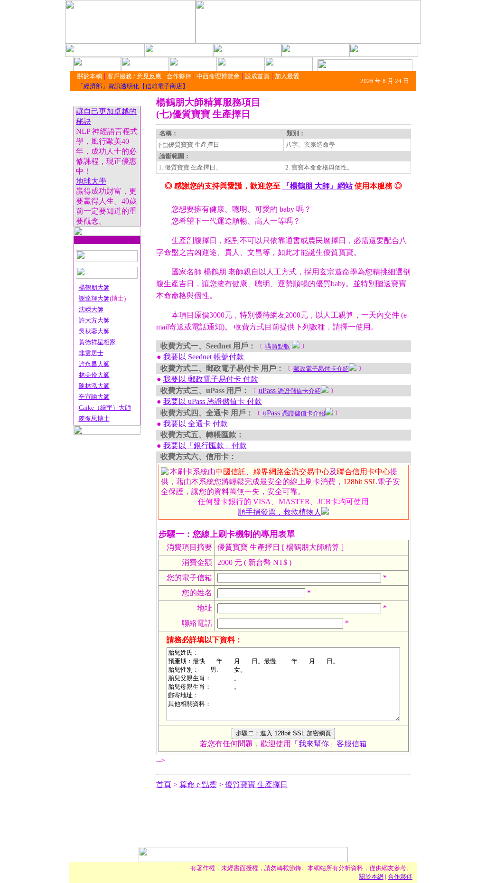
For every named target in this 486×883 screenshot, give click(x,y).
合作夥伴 (400, 876)
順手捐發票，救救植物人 (279, 512)
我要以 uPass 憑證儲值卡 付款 (212, 401)
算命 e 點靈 (198, 784)
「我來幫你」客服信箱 (329, 744)
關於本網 (371, 876)
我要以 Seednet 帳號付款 (203, 357)
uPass (290, 390)
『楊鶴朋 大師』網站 (317, 186)
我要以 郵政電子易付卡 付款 (210, 379)
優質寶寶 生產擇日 (256, 784)
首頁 (163, 784)
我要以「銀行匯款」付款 (205, 446)
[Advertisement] (243, 825)
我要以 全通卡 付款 (195, 424)
